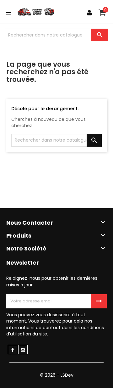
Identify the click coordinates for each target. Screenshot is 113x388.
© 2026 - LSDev (56, 375)
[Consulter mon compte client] (89, 12)
